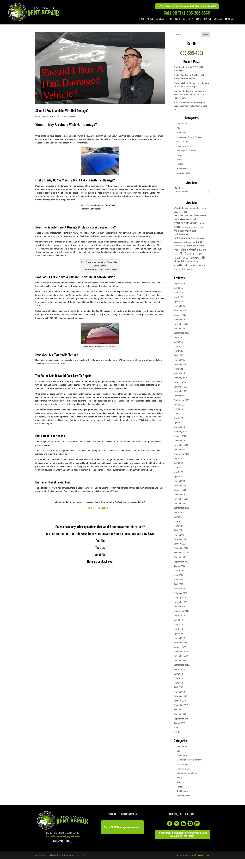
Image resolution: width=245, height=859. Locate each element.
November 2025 (181, 324)
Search (205, 34)
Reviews (207, 19)
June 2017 (178, 727)
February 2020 (180, 593)
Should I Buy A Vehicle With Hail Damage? (62, 110)
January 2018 (180, 701)
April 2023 (178, 422)
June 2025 (178, 346)
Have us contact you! (100, 561)
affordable (179, 208)
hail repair (200, 238)
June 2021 (178, 521)
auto (187, 208)
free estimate (182, 231)
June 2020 (178, 575)
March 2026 (179, 306)
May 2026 (178, 297)
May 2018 (178, 683)
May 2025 (178, 351)
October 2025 (180, 328)
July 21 (177, 732)
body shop (178, 212)
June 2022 (178, 467)
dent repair (181, 223)
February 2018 (180, 696)
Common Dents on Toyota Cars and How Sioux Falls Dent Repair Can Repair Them (190, 94)
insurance (178, 242)
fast (201, 227)
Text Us (100, 547)
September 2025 (181, 333)
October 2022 (180, 449)
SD (184, 258)
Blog (198, 19)
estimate (195, 227)
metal (185, 242)
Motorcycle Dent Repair (187, 150)
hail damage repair (184, 238)
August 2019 (179, 615)
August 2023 (179, 405)
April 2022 (178, 476)
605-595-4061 (191, 53)
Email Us (100, 554)
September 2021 (181, 508)
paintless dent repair (190, 249)
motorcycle (191, 242)
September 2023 (181, 400)
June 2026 (178, 292)
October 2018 (180, 660)
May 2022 (178, 472)
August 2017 (179, 723)
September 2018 (181, 665)
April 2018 (178, 687)
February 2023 (180, 431)
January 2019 (180, 647)
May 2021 (178, 526)
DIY (178, 128)
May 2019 (178, 629)
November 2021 (181, 499)
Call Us (100, 540)
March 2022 (179, 481)
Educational (59, 116)
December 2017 (181, 705)
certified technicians (186, 215)
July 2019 (178, 620)
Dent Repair (182, 123)
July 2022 (178, 463)
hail (194, 230)
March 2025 (179, 360)
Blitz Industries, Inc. (202, 855)
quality (189, 254)
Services (160, 19)
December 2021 (181, 494)
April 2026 (178, 301)
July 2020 (178, 570)
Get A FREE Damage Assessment (122, 827)
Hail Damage (69, 116)
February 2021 (180, 539)
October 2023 (180, 396)
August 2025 (179, 337)
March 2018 (179, 692)
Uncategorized (183, 173)
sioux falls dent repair (186, 261)
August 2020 (179, 566)
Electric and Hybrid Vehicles (189, 137)
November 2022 (181, 445)
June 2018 (178, 678)
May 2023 (178, 418)
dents (194, 223)
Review (180, 164)
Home (141, 19)
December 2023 (181, 387)
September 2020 (181, 562)
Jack (39, 116)
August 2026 (179, 283)
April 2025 (178, 355)
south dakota (183, 265)
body (204, 208)
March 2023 (179, 427)
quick (195, 254)
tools (204, 266)
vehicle (182, 269)
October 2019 (180, 606)
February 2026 (180, 310)
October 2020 (180, 557)
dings (177, 227)
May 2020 (178, 580)
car (185, 212)
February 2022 (180, 485)
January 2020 (180, 597)
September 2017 (181, 719)
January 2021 (180, 544)
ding (201, 223)
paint (199, 241)
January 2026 (180, 315)
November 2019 (181, 602)
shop (187, 258)
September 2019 (181, 611)
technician (197, 266)
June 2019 (178, 624)
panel (175, 254)
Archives (179, 188)
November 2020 (181, 553)
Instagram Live (184, 146)
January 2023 (180, 436)
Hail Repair (174, 19)
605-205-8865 (62, 840)
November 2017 (181, 710)
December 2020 (181, 548)
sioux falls (198, 257)
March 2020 (179, 588)
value (175, 269)
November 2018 (181, 656)
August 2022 (179, 458)
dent (176, 219)
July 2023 (178, 409)
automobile (195, 208)
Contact (218, 19)
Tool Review (182, 168)
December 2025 (181, 319)
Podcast (180, 159)
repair (178, 257)
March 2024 (179, 373)
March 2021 (179, 535)
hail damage (181, 234)
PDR (182, 253)
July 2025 (178, 342)
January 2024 (180, 382)
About (150, 19)
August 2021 (179, 512)
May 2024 (178, 369)
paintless (178, 245)
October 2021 (180, 503)
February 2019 (180, 642)
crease (203, 216)
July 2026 (178, 288)
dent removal (188, 219)
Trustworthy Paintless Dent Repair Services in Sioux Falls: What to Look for (190, 106)
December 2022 (181, 440)
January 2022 (180, 490)
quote (201, 254)
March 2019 (179, 638)
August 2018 (179, 669)
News (179, 155)
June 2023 (178, 413)
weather (189, 269)
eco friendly (186, 227)
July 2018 (178, 674)
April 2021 (178, 530)
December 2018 (181, 651)
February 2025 (180, 364)
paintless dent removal (194, 246)
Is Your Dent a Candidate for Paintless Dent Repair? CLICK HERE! (182, 834)
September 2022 (181, 454)
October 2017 (180, 714)
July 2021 (178, 517)
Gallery (187, 19)
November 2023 (181, 391)
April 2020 (178, 584)
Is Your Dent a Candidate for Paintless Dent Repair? (187, 6)
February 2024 (180, 378)
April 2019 (178, 633)
